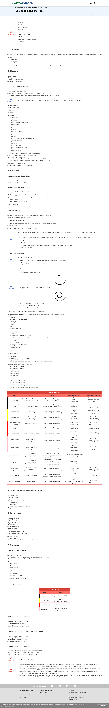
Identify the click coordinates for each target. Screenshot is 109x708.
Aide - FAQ (22, 692)
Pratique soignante (20, 7)
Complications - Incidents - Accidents (27, 39)
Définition (20, 22)
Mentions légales (73, 699)
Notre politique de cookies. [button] (7, 706)
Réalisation (22, 37)
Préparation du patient (25, 32)
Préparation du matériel (25, 34)
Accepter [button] (102, 705)
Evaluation (20, 44)
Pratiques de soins (31, 7)
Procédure (20, 29)
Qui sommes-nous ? (25, 695)
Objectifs (20, 25)
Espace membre (44, 692)
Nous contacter (24, 697)
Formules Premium (45, 695)
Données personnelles (74, 695)
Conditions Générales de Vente (77, 697)
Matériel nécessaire (23, 27)
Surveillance (21, 41)
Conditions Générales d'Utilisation (77, 692)
